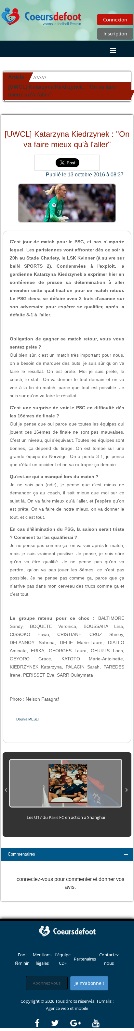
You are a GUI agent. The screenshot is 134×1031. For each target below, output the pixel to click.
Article (16, 77)
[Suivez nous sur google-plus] (80, 1023)
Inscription (115, 33)
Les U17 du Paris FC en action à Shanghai (66, 817)
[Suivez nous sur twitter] (60, 1023)
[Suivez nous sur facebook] (42, 1023)
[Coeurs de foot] (41, 15)
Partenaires (85, 959)
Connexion (115, 19)
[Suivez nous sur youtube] (96, 1023)
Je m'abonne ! (89, 983)
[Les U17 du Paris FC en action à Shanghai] (65, 783)
